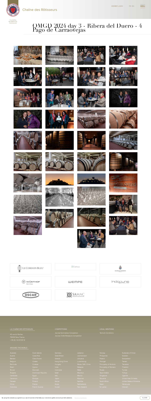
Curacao (35, 364)
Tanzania (125, 364)
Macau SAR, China (83, 364)
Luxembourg (81, 361)
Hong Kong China (61, 361)
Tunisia (124, 370)
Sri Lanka (103, 387)
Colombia (13, 387)
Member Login (117, 6)
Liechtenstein (82, 356)
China (12, 384)
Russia (102, 370)
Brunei (12, 370)
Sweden (125, 356)
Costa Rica (36, 356)
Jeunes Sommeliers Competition (66, 333)
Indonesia (58, 370)
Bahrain (12, 359)
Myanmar (80, 378)
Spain (102, 384)
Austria (12, 356)
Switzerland (126, 359)
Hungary (58, 364)
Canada (12, 381)
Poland (102, 359)
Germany (58, 353)
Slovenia (103, 378)
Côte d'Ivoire (37, 359)
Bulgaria (13, 373)
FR (130, 6)
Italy (56, 376)
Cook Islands (37, 353)
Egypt (34, 376)
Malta (79, 370)
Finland (35, 381)
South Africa (104, 381)
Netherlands (81, 384)
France (34, 384)
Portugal (103, 361)
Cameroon (13, 378)
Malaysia (80, 367)
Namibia (80, 381)
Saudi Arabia (104, 373)
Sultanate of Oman (129, 353)
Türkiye (124, 373)
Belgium (13, 361)
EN (133, 6)
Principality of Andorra (107, 364)
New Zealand (82, 387)
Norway (102, 353)
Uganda (125, 376)
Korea (57, 384)
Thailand (125, 367)
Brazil (12, 367)
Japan (57, 378)
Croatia (34, 361)
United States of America (131, 381)
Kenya (57, 381)
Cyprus (34, 367)
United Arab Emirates (129, 378)
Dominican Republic (39, 373)
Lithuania (80, 359)
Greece (57, 359)
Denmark (35, 370)
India (56, 367)
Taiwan (124, 361)
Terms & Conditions (106, 333)
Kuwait (57, 387)
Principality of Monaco (107, 367)
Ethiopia (35, 378)
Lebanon (80, 353)
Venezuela (126, 384)
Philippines (103, 356)
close (144, 398)
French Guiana (37, 387)
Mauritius (80, 373)
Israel (57, 373)
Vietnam (125, 387)
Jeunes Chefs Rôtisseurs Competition (68, 336)
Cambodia (13, 376)
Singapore (103, 376)
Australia (13, 353)
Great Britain (59, 356)
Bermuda (13, 364)
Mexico (79, 376)
